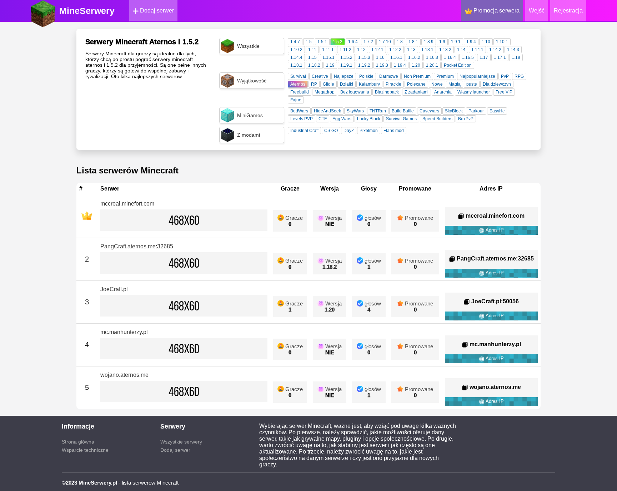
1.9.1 (456, 42)
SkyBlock (454, 111)
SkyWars (355, 111)
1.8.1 (413, 42)
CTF (322, 119)
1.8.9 (428, 42)
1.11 (312, 49)
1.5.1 (322, 42)
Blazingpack (387, 92)
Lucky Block (368, 119)
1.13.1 (427, 49)
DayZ (348, 130)
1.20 (416, 65)
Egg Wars (341, 119)
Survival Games (401, 119)
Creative (320, 76)
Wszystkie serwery (181, 442)
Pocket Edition (458, 65)
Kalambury (369, 84)
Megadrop (325, 92)
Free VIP (504, 92)
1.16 (380, 57)
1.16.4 (450, 57)
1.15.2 (346, 57)
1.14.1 (477, 49)
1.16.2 (414, 57)
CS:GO (331, 130)
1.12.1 (377, 49)
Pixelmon (369, 130)
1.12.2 (395, 49)
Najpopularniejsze (477, 76)
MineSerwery (87, 11)
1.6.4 (353, 42)
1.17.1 (500, 57)
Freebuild (299, 92)
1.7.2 (368, 42)
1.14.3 (513, 49)
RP (314, 84)
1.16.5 (468, 57)
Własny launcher (473, 92)
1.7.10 (385, 42)
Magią (454, 84)
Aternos (297, 84)
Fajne (295, 100)
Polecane (416, 84)
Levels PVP (301, 119)
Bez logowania (354, 92)
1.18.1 (296, 65)
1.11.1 (328, 49)
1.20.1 (432, 65)
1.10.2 (296, 49)
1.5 (309, 42)
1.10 (486, 42)
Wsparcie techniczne (85, 450)
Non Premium (417, 76)
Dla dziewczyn (497, 84)
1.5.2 (337, 42)
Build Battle (403, 111)
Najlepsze (343, 76)
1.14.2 (495, 49)
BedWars (299, 111)
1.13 (411, 49)
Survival (298, 76)
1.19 (330, 65)
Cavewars (429, 111)
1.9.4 (471, 42)
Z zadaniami (416, 92)
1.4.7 (295, 42)
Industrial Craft (304, 130)
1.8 (400, 42)
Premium (445, 76)
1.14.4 (296, 57)
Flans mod (393, 130)
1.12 (361, 49)
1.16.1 (396, 57)
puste (471, 84)
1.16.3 (432, 57)
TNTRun (378, 111)
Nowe (437, 84)
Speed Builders (437, 119)
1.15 (312, 57)
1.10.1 (502, 42)
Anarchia (443, 92)
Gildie (328, 84)
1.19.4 (400, 65)
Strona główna (78, 442)
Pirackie (393, 84)
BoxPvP (465, 119)
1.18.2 (314, 65)
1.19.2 (364, 65)
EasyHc (497, 111)
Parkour (476, 111)
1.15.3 (364, 57)
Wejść (537, 10)
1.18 (516, 57)
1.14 (461, 49)
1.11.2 (345, 49)
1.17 (484, 57)
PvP (505, 76)
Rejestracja (568, 10)
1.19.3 (382, 65)
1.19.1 (346, 65)
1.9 (442, 42)
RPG (519, 76)
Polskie (366, 76)
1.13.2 (445, 49)
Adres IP (494, 230)
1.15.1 (328, 57)
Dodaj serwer (156, 10)
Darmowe (388, 76)
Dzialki (346, 84)
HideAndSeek (327, 111)
